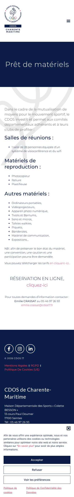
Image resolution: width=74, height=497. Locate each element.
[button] (68, 428)
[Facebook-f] (8, 348)
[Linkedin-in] (30, 348)
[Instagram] (19, 348)
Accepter (37, 460)
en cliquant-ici (59, 263)
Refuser (37, 470)
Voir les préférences (37, 479)
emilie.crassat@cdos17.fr (37, 305)
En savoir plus (25, 445)
